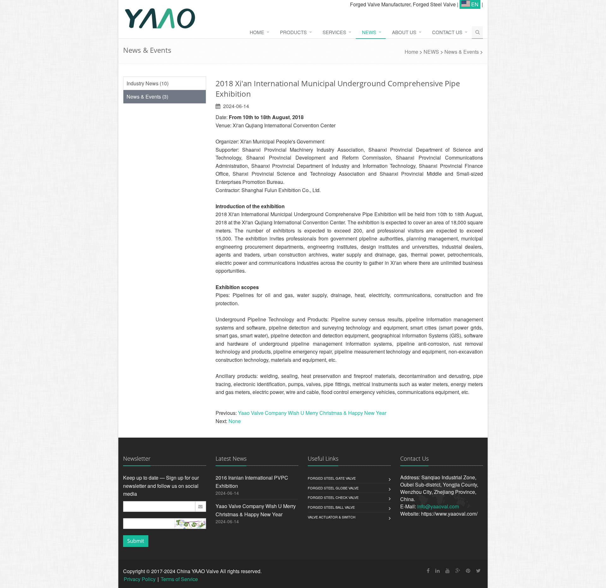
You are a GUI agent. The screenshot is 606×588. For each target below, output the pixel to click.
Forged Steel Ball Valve (331, 507)
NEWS (431, 51)
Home (411, 51)
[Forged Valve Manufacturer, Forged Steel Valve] (187, 19)
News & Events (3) (147, 96)
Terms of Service (179, 579)
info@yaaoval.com (438, 506)
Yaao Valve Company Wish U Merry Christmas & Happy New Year (312, 412)
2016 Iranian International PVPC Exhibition (252, 481)
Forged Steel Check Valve (333, 497)
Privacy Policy (140, 579)
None (235, 421)
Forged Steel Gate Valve (332, 478)
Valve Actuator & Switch (331, 516)
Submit (135, 540)
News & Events (461, 51)
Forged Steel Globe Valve (333, 487)
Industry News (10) (148, 83)
